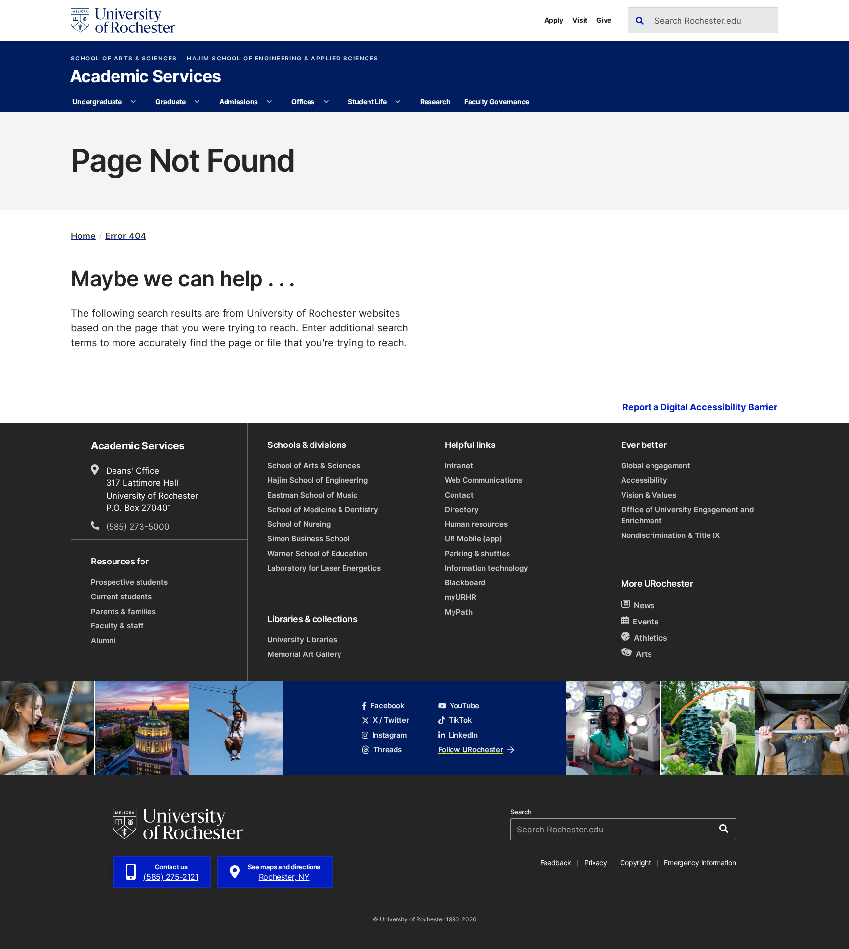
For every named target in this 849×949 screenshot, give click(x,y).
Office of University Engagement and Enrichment (687, 515)
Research (435, 101)
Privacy (595, 862)
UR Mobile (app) (473, 539)
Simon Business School (308, 539)
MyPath (459, 612)
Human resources (476, 524)
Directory (462, 509)
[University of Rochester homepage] (123, 20)
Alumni (103, 640)
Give (603, 20)
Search (521, 812)
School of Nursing (299, 524)
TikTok (460, 720)
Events (646, 621)
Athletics (650, 637)
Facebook (387, 705)
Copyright (635, 862)
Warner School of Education (317, 553)
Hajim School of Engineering (317, 480)
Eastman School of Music (312, 495)
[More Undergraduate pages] (133, 101)
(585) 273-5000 (138, 526)
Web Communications (483, 480)
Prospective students (129, 582)
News (644, 605)
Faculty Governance (496, 101)
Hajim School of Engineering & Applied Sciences (282, 58)
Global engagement (655, 465)
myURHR (460, 597)
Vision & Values (648, 495)
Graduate (170, 101)
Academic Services (145, 77)
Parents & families (123, 611)
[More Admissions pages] (269, 101)
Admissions (238, 101)
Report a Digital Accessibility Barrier (700, 407)
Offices (302, 101)
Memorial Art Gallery (304, 654)
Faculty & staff (117, 626)
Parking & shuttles (477, 553)
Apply (554, 20)
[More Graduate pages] (197, 101)
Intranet (459, 465)
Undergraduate (96, 101)
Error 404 (125, 236)
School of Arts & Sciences (124, 58)
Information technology (486, 568)
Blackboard (465, 582)
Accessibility (644, 480)
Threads (387, 749)
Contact (459, 495)
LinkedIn (463, 735)
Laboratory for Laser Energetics (324, 568)
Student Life (367, 101)
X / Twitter (391, 720)
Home (83, 236)
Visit (579, 20)
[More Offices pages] (326, 101)
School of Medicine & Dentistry (322, 509)
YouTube (464, 705)
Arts (644, 653)
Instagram (389, 735)
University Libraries (302, 639)
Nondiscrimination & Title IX (670, 535)
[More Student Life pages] (398, 101)
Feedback (555, 862)
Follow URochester (470, 749)
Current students (121, 597)
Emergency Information (700, 862)
